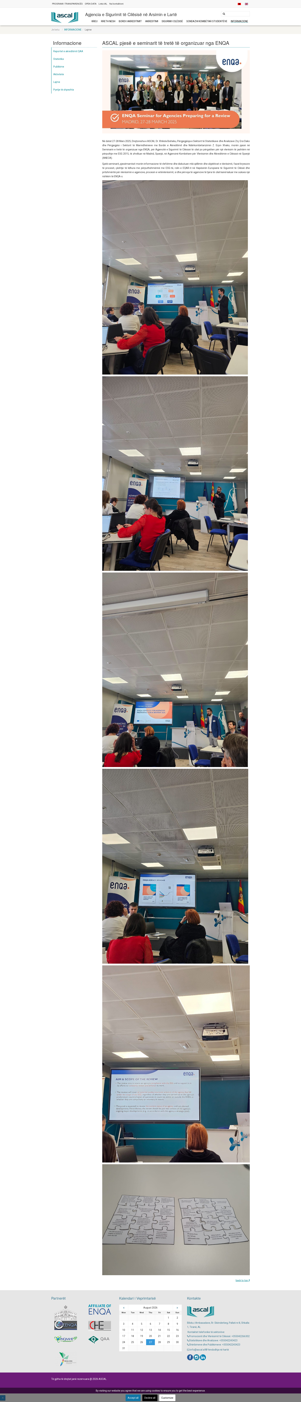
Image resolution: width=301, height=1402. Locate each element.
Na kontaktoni (116, 3)
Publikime (58, 66)
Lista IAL (103, 3)
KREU (95, 21)
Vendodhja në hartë (218, 1349)
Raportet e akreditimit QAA (68, 51)
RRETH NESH (108, 21)
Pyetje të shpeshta (63, 89)
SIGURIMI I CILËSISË (172, 21)
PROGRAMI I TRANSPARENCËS (67, 3)
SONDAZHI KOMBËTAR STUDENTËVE (206, 21)
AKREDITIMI (151, 21)
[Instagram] (196, 1357)
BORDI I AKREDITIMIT (130, 21)
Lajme (56, 82)
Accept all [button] (133, 1397)
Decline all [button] (149, 1397)
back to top (242, 1280)
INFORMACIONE (239, 21)
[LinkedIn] (203, 1357)
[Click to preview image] (176, 91)
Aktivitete (58, 74)
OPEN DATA (91, 3)
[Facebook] (190, 1357)
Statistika (58, 59)
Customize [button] (167, 1397)
